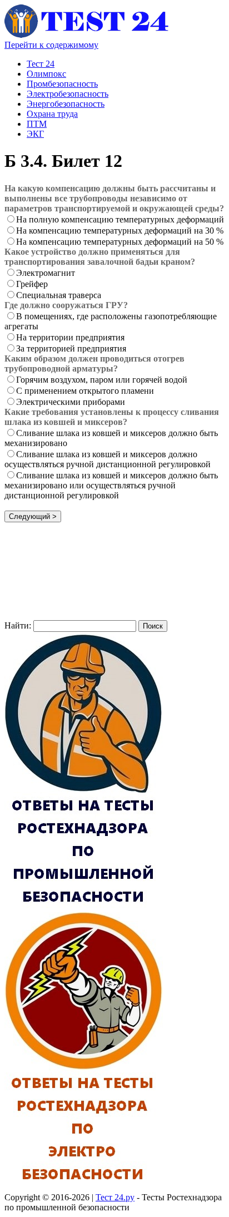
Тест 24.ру (115, 1197)
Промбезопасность (62, 83)
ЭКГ (35, 133)
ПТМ (37, 123)
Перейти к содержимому (51, 45)
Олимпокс (46, 73)
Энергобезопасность (65, 103)
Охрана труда (52, 113)
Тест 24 (40, 63)
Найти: (17, 625)
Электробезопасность (67, 93)
